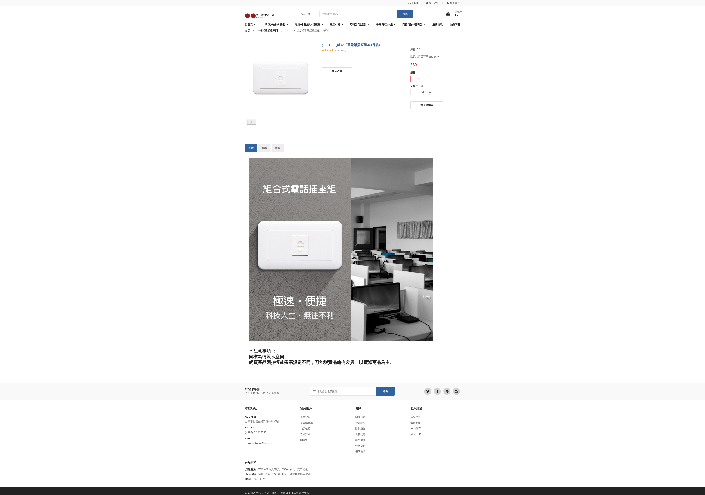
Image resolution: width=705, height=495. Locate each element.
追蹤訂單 (305, 434)
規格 (264, 148)
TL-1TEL (418, 79)
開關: (248, 479)
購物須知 (360, 428)
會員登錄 (305, 417)
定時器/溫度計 (358, 24)
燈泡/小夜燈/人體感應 (307, 24)
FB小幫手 (415, 428)
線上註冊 (434, 3)
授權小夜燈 (264, 474)
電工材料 (335, 24)
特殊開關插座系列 (268, 30)
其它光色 (302, 469)
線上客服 (413, 3)
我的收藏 (305, 428)
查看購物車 (306, 423)
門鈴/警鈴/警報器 (412, 24)
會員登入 (455, 3)
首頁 (248, 30)
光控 (262, 479)
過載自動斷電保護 (300, 474)
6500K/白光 (288, 469)
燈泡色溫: (250, 469)
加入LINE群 (417, 434)
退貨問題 (360, 434)
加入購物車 (426, 105)
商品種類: (250, 474)
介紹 (251, 148)
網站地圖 (360, 451)
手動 (255, 479)
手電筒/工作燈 (384, 24)
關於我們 (360, 417)
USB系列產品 (280, 474)
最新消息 (437, 24)
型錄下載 (455, 24)
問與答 (304, 440)
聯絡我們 (360, 445)
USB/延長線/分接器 (274, 24)
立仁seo (315, 492)
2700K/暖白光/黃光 (269, 469)
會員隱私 (360, 423)
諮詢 (277, 148)
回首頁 (249, 24)
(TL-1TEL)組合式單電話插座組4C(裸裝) (307, 30)
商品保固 (360, 440)
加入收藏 (337, 71)
